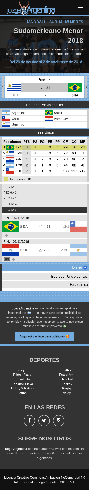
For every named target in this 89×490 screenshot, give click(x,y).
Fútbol (66, 370)
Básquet (22, 370)
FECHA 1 (10, 187)
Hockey (66, 384)
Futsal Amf (66, 374)
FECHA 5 (10, 210)
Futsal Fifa (22, 379)
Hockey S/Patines (22, 388)
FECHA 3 (10, 198)
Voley (67, 393)
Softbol (22, 393)
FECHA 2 (10, 192)
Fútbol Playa (22, 374)
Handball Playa (22, 384)
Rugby (66, 388)
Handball (66, 379)
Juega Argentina (15, 449)
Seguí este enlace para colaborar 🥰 (44, 336)
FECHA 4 (10, 204)
